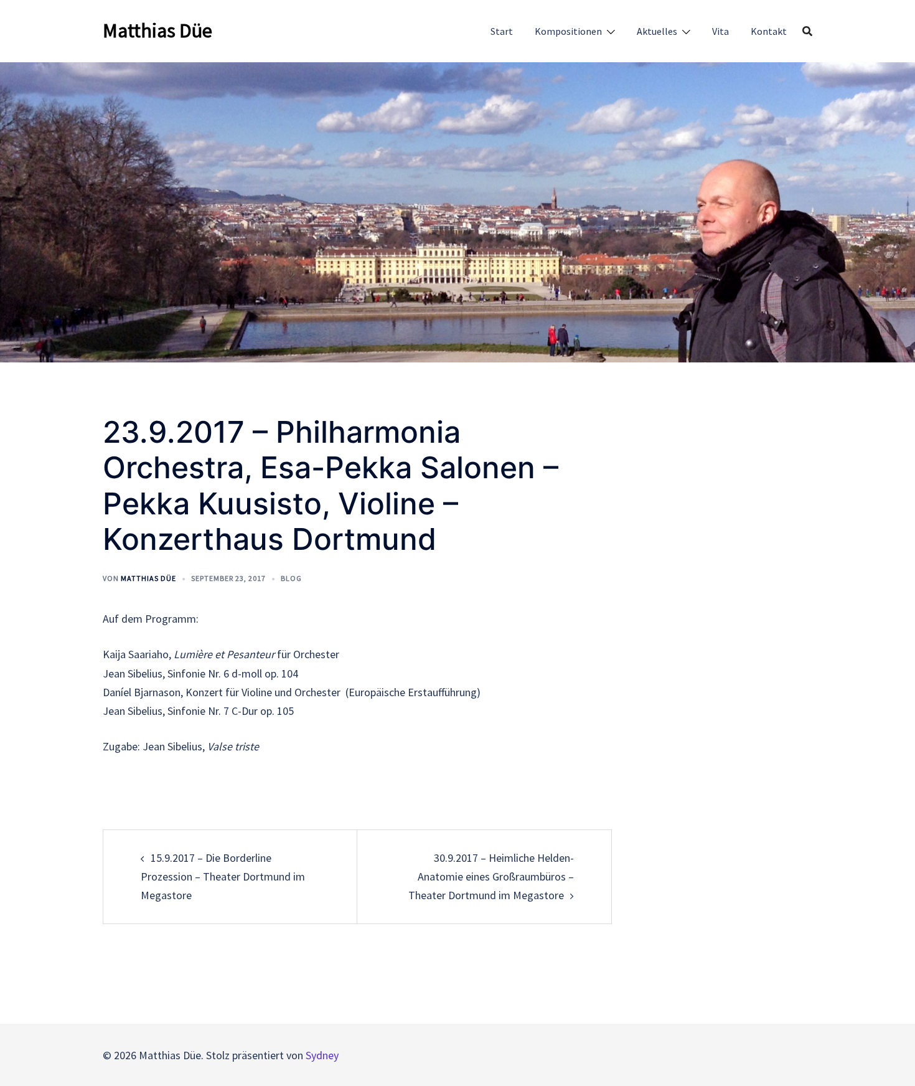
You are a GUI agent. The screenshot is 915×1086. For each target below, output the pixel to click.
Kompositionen (568, 31)
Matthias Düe (157, 30)
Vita (720, 31)
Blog (291, 578)
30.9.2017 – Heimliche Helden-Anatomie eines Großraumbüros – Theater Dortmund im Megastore (491, 876)
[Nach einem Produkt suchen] (807, 31)
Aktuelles (657, 31)
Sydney (322, 1055)
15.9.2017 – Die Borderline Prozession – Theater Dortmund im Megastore (223, 876)
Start (501, 31)
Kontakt (769, 31)
